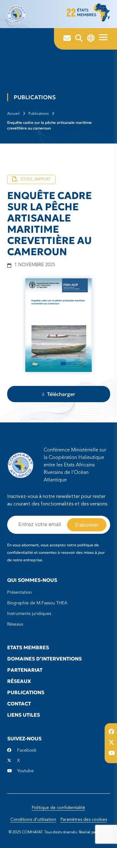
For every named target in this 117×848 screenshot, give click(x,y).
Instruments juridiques (29, 614)
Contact (19, 703)
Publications (38, 114)
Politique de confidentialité (58, 808)
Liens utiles (23, 715)
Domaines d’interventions (44, 658)
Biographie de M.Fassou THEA (37, 603)
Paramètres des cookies (84, 819)
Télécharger (61, 394)
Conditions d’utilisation (33, 819)
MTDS (103, 832)
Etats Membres (28, 647)
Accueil (13, 114)
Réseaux (15, 624)
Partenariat (24, 670)
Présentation (19, 592)
